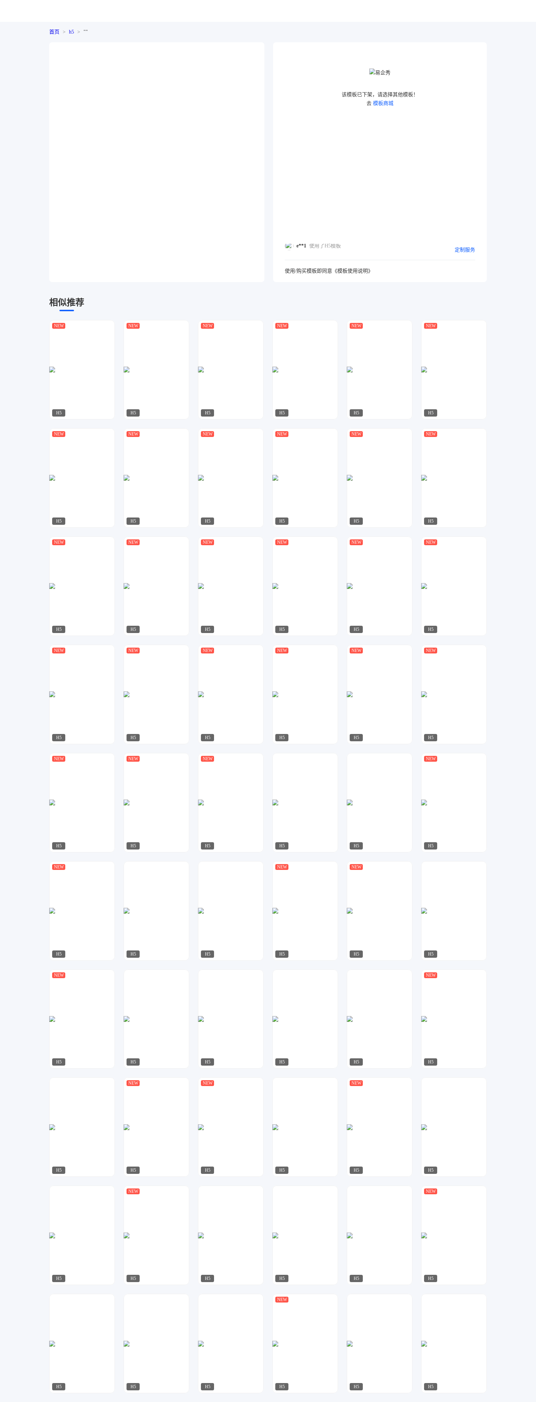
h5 (71, 32)
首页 (54, 32)
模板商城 (383, 103)
